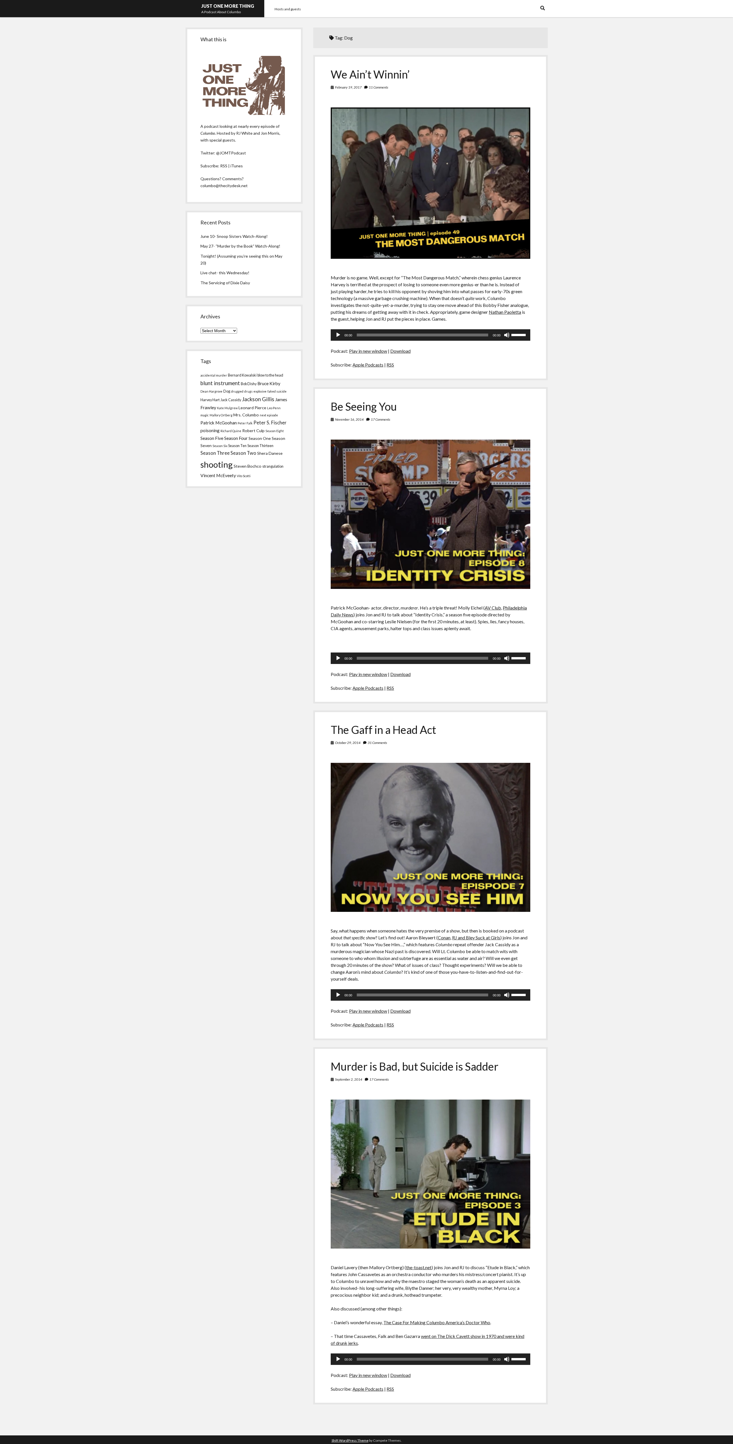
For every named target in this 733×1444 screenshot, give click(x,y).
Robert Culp (253, 430)
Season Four (236, 438)
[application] (430, 335)
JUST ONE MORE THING (227, 6)
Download (400, 351)
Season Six (219, 446)
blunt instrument (220, 383)
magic (204, 415)
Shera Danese (270, 453)
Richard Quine (230, 431)
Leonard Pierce (252, 407)
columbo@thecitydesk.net (224, 185)
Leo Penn (274, 408)
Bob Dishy (249, 383)
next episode (269, 415)
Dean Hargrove (211, 391)
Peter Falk (245, 423)
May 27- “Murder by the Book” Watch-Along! (240, 246)
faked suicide (277, 391)
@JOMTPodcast (231, 152)
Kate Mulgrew (227, 408)
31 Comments (377, 742)
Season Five (211, 438)
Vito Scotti (244, 476)
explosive (260, 391)
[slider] (519, 334)
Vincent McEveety (218, 475)
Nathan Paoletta (505, 312)
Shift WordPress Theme (350, 1440)
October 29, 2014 (347, 742)
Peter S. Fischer (270, 423)
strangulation (272, 466)
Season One (260, 438)
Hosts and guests (288, 9)
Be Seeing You (364, 406)
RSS (390, 364)
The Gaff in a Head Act (383, 729)
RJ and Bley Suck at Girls (476, 937)
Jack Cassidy (230, 399)
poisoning (210, 430)
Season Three (215, 453)
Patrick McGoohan (218, 422)
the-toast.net (418, 1267)
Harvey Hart (210, 399)
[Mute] (507, 335)
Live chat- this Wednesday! (224, 272)
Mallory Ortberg (221, 415)
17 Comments (380, 419)
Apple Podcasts (367, 364)
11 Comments (378, 87)
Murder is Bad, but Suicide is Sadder (414, 1066)
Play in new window (368, 351)
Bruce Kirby (268, 383)
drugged (237, 391)
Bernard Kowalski (242, 375)
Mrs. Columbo (246, 414)
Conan (444, 937)
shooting (216, 464)
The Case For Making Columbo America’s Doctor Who (436, 1322)
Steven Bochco (247, 466)
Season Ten (237, 445)
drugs (248, 391)
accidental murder (213, 375)
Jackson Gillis (258, 399)
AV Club (493, 607)
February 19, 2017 (348, 87)
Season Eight (274, 431)
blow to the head (270, 375)
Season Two (243, 453)
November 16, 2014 (349, 419)
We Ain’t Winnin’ (370, 74)
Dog (226, 391)
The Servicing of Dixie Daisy (225, 282)
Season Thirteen (260, 445)
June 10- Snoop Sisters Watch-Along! (234, 236)
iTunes (236, 165)
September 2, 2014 (348, 1079)
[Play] (338, 335)
